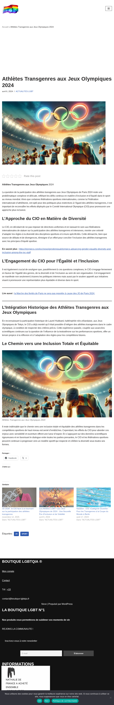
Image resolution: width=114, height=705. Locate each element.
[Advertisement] (57, 52)
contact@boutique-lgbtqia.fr (15, 599)
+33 (9, 589)
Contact (6, 580)
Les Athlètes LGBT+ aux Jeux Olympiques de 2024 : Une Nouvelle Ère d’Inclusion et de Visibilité (55, 511)
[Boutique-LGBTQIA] (10, 8)
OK (39, 701)
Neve (44, 604)
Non (47, 701)
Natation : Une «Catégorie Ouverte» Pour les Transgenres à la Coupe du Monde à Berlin (92, 511)
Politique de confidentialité (65, 701)
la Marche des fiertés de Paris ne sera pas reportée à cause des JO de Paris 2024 (54, 293)
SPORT (24, 534)
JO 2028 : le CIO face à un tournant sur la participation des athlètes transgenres (18, 511)
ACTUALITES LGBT (24, 91)
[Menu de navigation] (108, 8)
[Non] (110, 697)
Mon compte (8, 571)
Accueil (5, 27)
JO (16, 534)
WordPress (67, 604)
